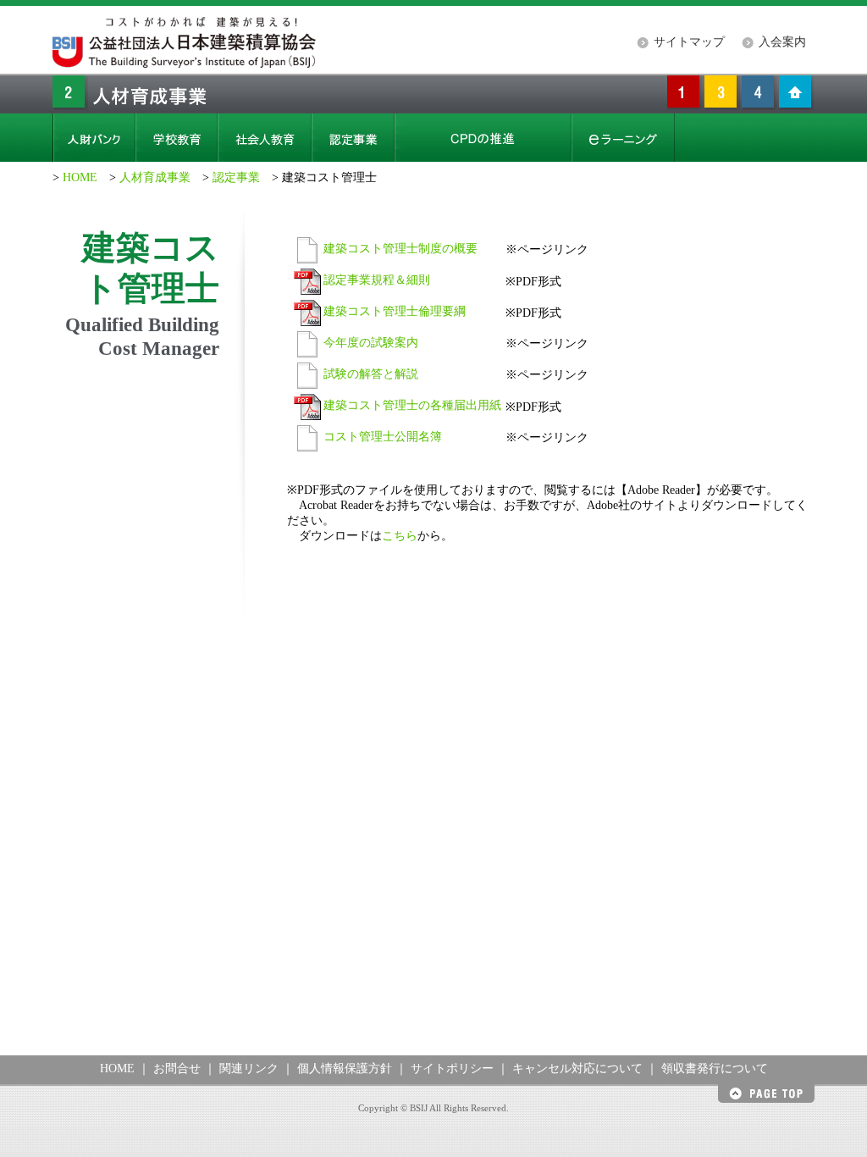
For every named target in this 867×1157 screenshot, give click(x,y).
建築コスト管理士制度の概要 (400, 248)
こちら (399, 535)
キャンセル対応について (577, 1068)
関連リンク (249, 1068)
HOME (80, 177)
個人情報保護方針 (344, 1068)
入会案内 (782, 42)
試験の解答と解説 (370, 374)
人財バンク (94, 137)
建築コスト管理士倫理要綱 (394, 311)
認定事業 (353, 137)
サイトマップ (689, 42)
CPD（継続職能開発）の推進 (483, 137)
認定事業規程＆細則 (376, 280)
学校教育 (176, 137)
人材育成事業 (155, 177)
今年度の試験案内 (370, 342)
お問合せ (177, 1068)
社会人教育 (265, 137)
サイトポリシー (452, 1068)
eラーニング (623, 137)
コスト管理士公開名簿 (382, 436)
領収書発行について (714, 1068)
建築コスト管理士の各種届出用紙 (412, 405)
